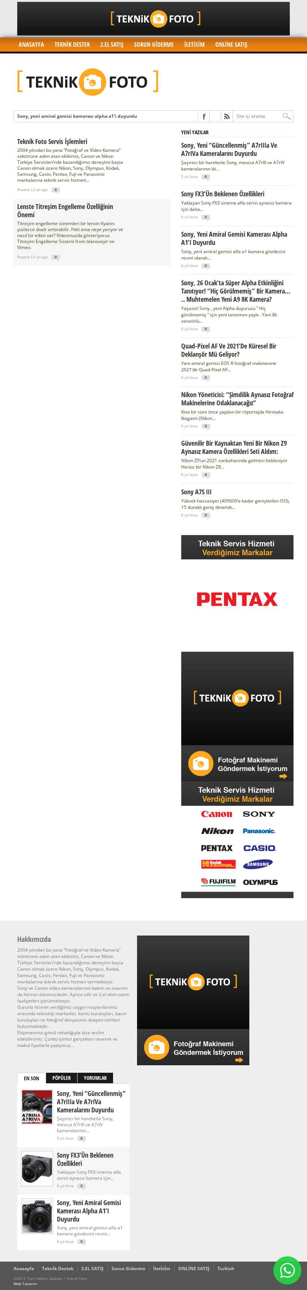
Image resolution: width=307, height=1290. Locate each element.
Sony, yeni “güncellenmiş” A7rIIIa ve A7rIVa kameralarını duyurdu (229, 149)
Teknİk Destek (72, 44)
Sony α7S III (196, 492)
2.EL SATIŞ (112, 44)
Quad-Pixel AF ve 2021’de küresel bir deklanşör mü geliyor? (228, 350)
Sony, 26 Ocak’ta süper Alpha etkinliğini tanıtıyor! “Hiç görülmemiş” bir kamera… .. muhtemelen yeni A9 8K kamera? (236, 291)
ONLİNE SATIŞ (231, 44)
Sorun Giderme (154, 44)
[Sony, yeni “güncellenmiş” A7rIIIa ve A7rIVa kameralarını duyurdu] (37, 1122)
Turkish (226, 1268)
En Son (31, 1078)
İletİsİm (194, 44)
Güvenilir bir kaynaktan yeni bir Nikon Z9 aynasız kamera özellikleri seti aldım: (234, 447)
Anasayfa (31, 44)
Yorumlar (95, 1077)
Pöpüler (61, 1077)
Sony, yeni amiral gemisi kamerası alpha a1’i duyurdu (234, 238)
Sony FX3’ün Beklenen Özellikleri (222, 194)
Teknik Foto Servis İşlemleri (52, 141)
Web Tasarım (25, 1283)
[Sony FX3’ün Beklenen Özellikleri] (37, 1183)
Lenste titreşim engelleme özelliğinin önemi (65, 210)
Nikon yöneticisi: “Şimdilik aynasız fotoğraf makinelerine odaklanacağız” (237, 398)
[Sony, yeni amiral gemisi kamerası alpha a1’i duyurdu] (37, 1231)
